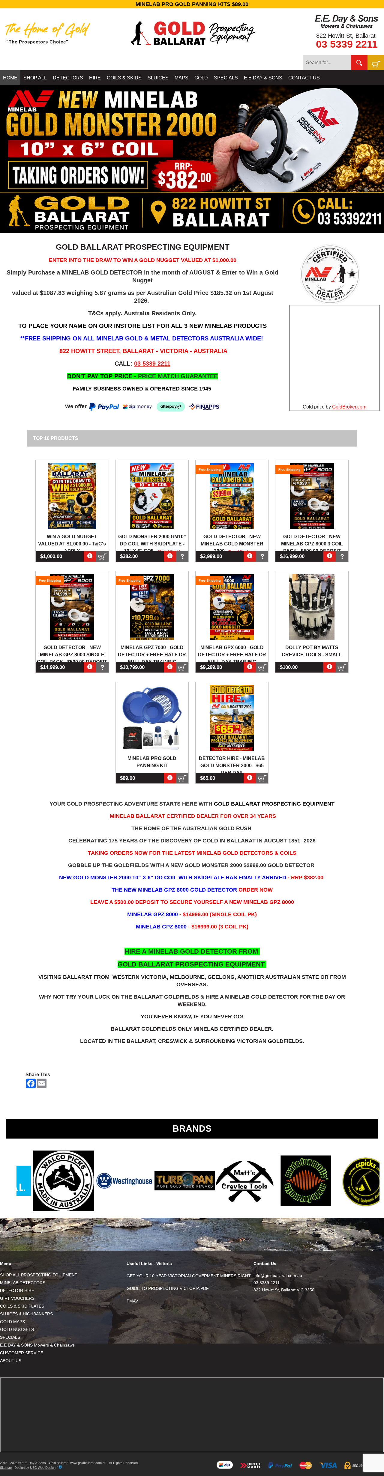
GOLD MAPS (12, 1321)
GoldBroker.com (349, 406)
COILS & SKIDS (124, 77)
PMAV (132, 1301)
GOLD (201, 77)
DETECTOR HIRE (17, 1290)
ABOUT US (10, 1360)
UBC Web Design (43, 1467)
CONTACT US (304, 77)
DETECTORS (68, 77)
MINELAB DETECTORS (22, 1282)
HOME (10, 77)
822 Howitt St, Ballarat (346, 35)
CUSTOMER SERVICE (21, 1352)
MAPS (181, 77)
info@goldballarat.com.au (278, 1275)
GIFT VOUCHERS (17, 1298)
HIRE (95, 77)
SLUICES (158, 77)
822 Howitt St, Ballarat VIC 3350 (284, 1289)
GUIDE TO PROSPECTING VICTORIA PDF (168, 1288)
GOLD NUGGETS (17, 1329)
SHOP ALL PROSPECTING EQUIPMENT (38, 1275)
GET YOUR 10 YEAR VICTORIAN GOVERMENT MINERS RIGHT (189, 1275)
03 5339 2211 (347, 44)
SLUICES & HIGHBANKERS (26, 1313)
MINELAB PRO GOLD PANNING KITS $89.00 (192, 4)
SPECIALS (226, 77)
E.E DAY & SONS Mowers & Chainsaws (37, 1345)
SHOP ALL (35, 77)
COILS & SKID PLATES (22, 1306)
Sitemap (6, 1467)
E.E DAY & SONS (263, 77)
